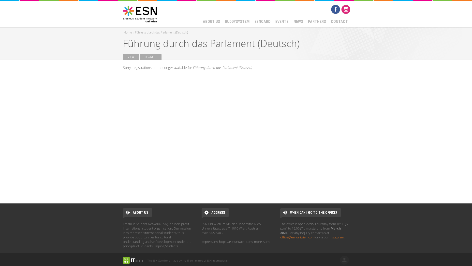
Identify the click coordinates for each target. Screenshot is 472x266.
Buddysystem (237, 21)
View (131, 57)
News (298, 21)
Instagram (345, 9)
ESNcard (262, 21)
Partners (317, 21)
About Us (211, 21)
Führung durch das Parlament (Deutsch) (161, 32)
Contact (339, 21)
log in (344, 260)
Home (128, 32)
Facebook (335, 9)
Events (282, 21)
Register (153, 57)
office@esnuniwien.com (297, 237)
